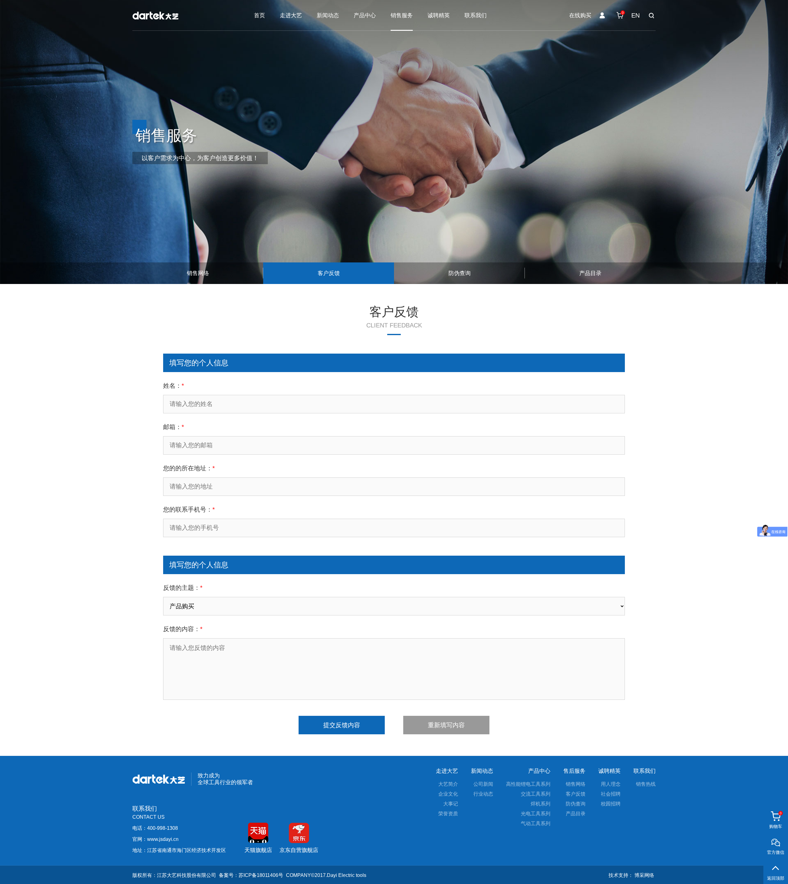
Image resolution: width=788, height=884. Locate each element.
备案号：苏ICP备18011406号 (251, 875)
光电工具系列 (535, 813)
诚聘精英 (439, 15)
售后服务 (574, 771)
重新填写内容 (446, 725)
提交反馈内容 (341, 725)
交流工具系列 (535, 794)
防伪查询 (575, 803)
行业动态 (483, 794)
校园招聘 (611, 803)
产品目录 (575, 813)
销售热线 (646, 784)
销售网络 (575, 784)
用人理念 (611, 784)
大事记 (450, 803)
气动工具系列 (535, 823)
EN (635, 15)
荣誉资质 (448, 813)
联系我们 (475, 15)
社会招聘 (611, 794)
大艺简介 (448, 784)
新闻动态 (328, 15)
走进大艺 (291, 15)
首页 (259, 15)
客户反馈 (575, 794)
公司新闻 (483, 784)
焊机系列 (540, 803)
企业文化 (448, 794)
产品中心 (365, 15)
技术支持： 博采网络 (631, 875)
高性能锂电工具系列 (528, 784)
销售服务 (402, 15)
